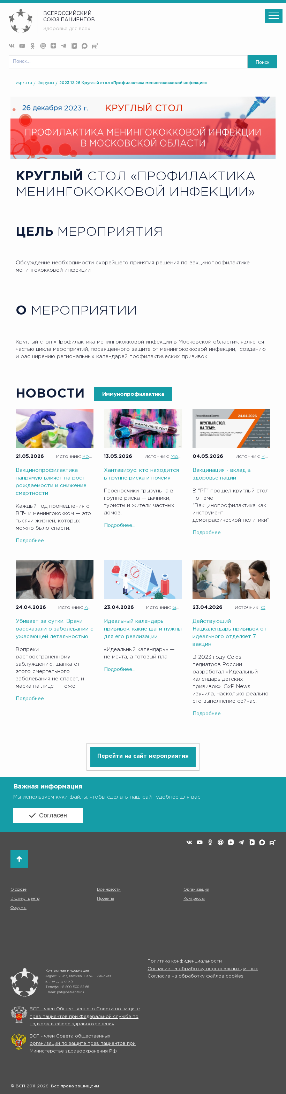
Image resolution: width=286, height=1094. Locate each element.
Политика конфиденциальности (185, 961)
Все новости (109, 889)
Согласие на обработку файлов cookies (195, 976)
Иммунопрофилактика (133, 394)
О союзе (18, 889)
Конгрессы (194, 898)
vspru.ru (24, 83)
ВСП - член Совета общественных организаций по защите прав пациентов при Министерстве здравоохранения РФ (83, 1043)
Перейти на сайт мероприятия (143, 756)
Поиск (262, 62)
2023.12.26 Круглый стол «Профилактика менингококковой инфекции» (133, 83)
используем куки (46, 797)
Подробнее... (31, 541)
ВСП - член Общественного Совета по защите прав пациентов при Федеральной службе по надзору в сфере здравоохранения (85, 1016)
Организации (196, 889)
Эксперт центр (24, 898)
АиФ (90, 607)
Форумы (45, 83)
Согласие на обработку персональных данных (203, 969)
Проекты (105, 898)
